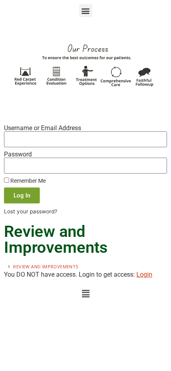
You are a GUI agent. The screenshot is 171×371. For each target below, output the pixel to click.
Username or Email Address (42, 128)
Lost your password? (30, 211)
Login (144, 274)
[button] (85, 10)
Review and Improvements (46, 266)
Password (18, 154)
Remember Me (27, 181)
